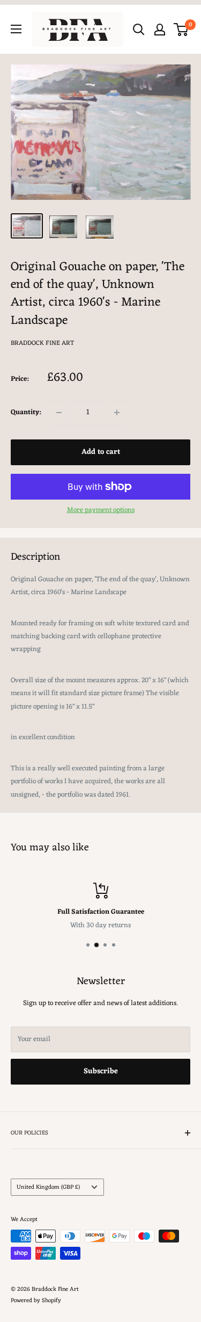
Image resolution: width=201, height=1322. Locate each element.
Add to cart (100, 452)
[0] (181, 29)
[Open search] (139, 29)
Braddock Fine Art (42, 343)
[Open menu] (16, 29)
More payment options (101, 510)
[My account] (159, 29)
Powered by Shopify (36, 1300)
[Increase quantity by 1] (117, 412)
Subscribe (101, 1071)
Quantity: (26, 412)
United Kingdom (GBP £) (48, 1187)
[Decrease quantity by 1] (59, 412)
